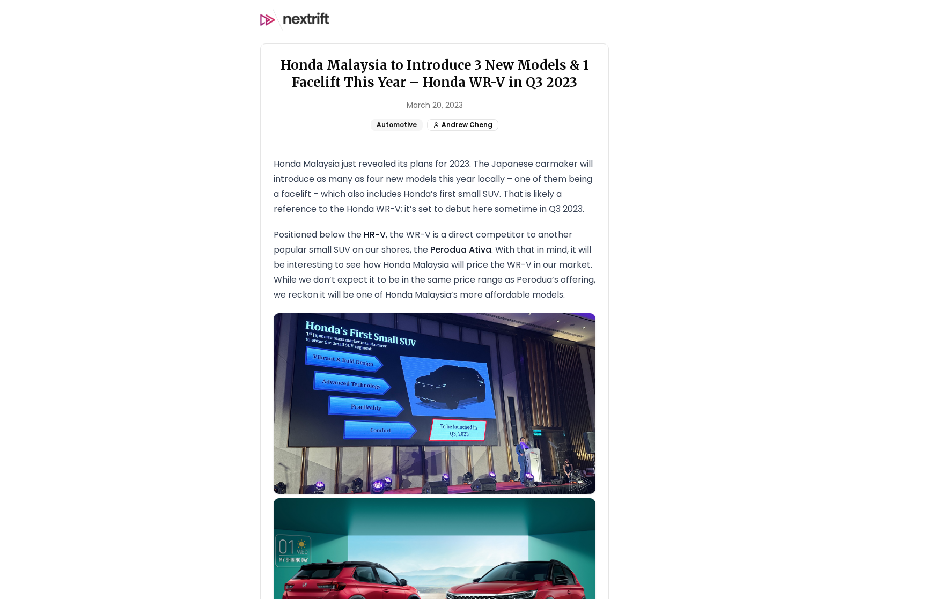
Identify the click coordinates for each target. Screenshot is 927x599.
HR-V (375, 234)
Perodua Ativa (460, 249)
